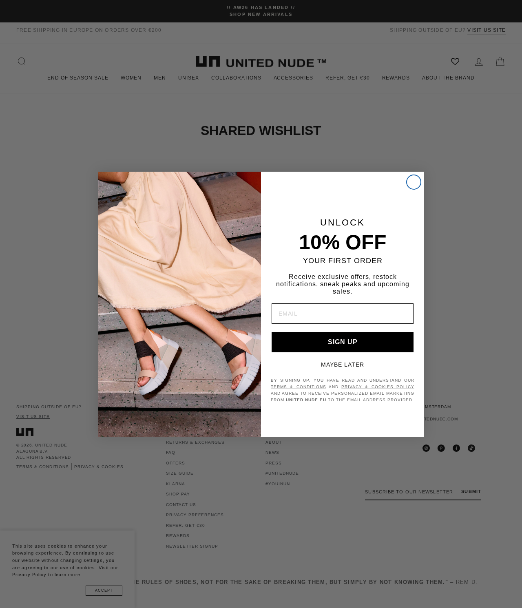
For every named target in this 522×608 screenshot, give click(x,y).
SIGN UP (343, 341)
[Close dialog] (414, 182)
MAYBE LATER (342, 364)
